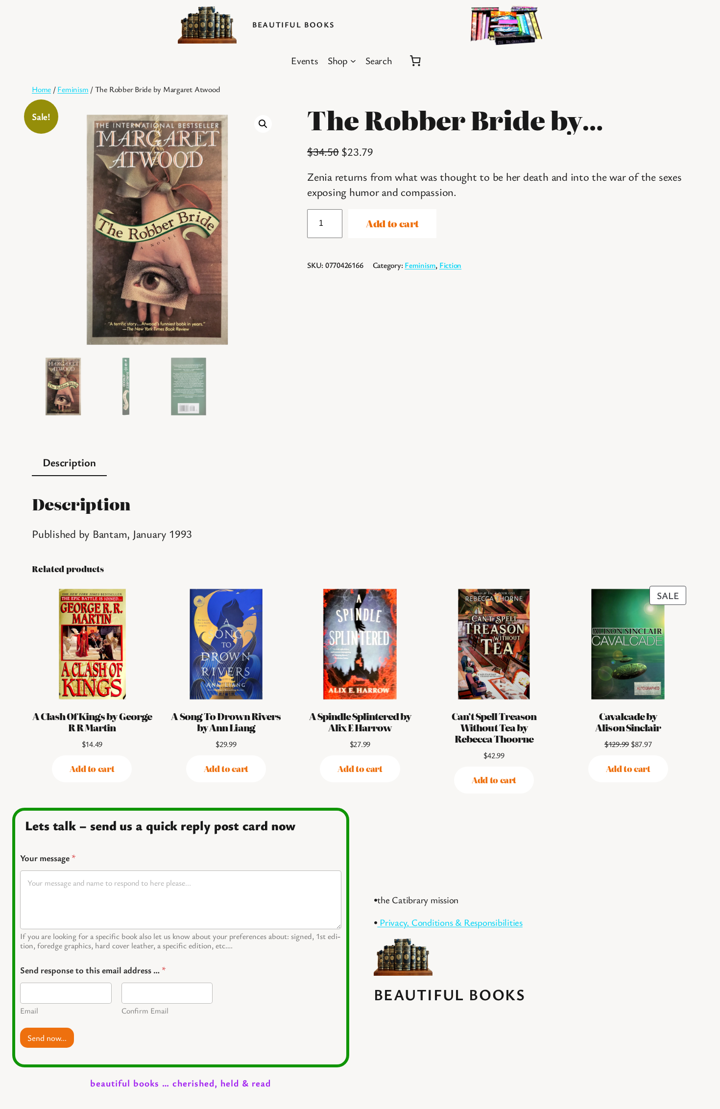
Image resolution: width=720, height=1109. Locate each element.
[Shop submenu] (353, 61)
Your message (48, 858)
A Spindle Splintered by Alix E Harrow (360, 721)
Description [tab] (69, 462)
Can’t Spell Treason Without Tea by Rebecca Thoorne (494, 727)
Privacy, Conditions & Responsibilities (450, 922)
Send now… (47, 1037)
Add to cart (392, 223)
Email (29, 1010)
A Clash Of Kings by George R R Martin (92, 721)
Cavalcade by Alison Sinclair (628, 721)
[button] (263, 124)
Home (41, 89)
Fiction (450, 265)
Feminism (72, 89)
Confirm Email (144, 1010)
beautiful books (293, 24)
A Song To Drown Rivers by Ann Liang (226, 721)
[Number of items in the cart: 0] (415, 60)
